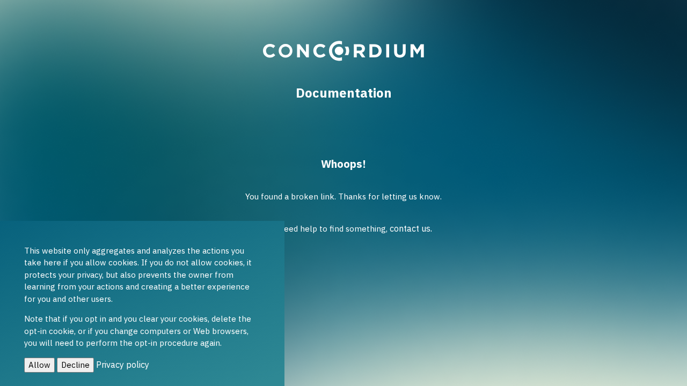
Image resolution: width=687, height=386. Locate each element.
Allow (39, 365)
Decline (75, 365)
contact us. (411, 228)
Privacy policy (122, 364)
